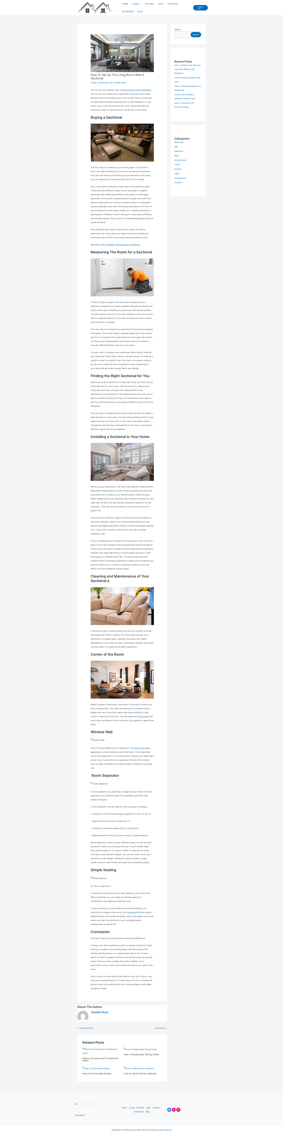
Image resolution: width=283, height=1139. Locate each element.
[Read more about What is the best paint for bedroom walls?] (101, 1051)
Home (177, 164)
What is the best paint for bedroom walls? (100, 1059)
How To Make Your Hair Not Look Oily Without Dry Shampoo (187, 69)
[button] (140, 4)
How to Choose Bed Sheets (96, 1073)
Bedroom (178, 151)
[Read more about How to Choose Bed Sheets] (96, 1068)
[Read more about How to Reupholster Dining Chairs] (140, 1049)
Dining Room (180, 160)
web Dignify (165, 1130)
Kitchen (178, 169)
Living (132, 1108)
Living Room (103, 82)
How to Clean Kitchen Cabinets (140, 1073)
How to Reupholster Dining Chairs (141, 1054)
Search (177, 29)
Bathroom (179, 142)
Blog (94, 82)
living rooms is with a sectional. (136, 90)
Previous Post (85, 1028)
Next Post (161, 1028)
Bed (176, 147)
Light (176, 173)
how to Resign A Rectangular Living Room (120, 245)
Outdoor (178, 182)
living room (143, 716)
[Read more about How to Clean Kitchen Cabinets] (139, 1068)
